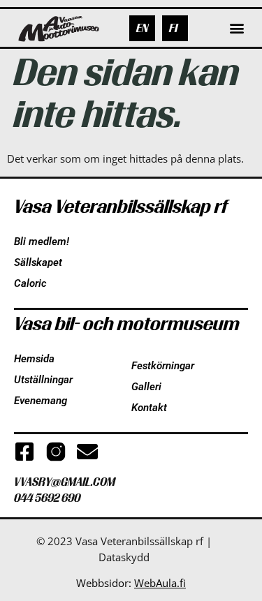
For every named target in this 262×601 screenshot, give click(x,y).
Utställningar (43, 379)
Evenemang (40, 400)
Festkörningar (162, 365)
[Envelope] (87, 451)
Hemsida (34, 359)
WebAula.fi (160, 583)
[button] (236, 28)
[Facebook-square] (24, 451)
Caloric (30, 283)
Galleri (146, 386)
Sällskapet (38, 262)
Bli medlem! (41, 241)
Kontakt (149, 407)
